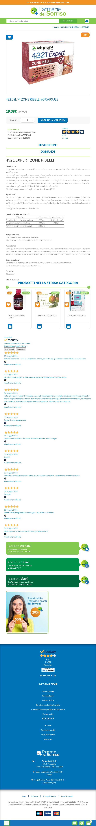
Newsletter (48, 739)
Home (55, 27)
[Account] (82, 824)
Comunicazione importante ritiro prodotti (48, 709)
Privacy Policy (48, 700)
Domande (48, 151)
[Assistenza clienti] (87, 21)
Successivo (21, 349)
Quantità (13, 120)
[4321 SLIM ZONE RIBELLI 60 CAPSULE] (48, 62)
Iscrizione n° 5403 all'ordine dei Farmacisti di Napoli (29, 804)
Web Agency (83, 802)
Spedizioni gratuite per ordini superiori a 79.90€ (48, 3)
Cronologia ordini (48, 730)
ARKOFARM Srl (24, 135)
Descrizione (48, 145)
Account (48, 725)
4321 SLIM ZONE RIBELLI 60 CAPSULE (74, 27)
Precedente (9, 349)
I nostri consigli (48, 691)
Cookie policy (48, 714)
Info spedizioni (48, 696)
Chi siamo (34, 796)
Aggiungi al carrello (53, 120)
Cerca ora (68, 21)
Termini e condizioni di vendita (48, 705)
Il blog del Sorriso (49, 796)
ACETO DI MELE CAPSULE (47, 316)
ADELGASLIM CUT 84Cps (76, 316)
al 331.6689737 (14, 568)
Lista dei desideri (48, 734)
